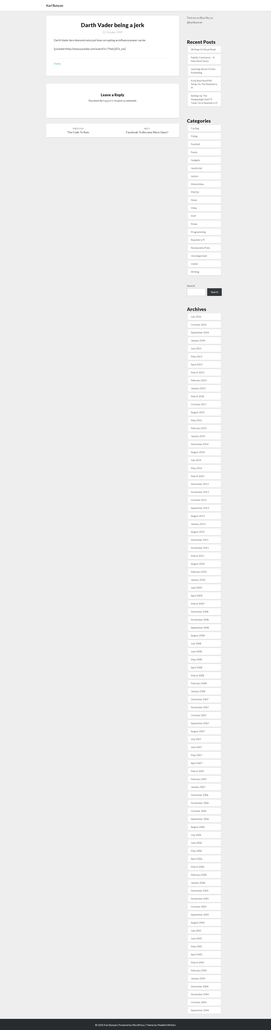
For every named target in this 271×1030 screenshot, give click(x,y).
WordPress (138, 1024)
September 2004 (200, 1010)
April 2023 (196, 364)
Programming (198, 231)
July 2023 (196, 348)
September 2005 (200, 914)
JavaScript (196, 168)
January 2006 (198, 882)
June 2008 (196, 651)
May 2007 (196, 755)
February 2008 (199, 683)
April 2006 (196, 858)
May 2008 (196, 659)
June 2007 (196, 747)
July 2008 (196, 643)
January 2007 (198, 786)
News (194, 199)
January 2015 (198, 436)
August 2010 (198, 563)
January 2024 (198, 340)
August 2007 (198, 731)
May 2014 (196, 468)
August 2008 (198, 635)
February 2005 (199, 970)
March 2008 (197, 675)
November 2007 (200, 707)
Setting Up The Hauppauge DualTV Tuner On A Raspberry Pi (204, 99)
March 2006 (197, 866)
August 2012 (198, 531)
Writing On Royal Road (203, 49)
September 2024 (200, 332)
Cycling (195, 128)
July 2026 (196, 316)
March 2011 (197, 555)
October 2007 (198, 715)
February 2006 (199, 874)
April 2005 (196, 954)
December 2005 (199, 890)
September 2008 (200, 627)
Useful (194, 263)
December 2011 (199, 539)
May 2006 (196, 850)
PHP (193, 215)
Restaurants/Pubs (200, 247)
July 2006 (196, 834)
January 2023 (198, 388)
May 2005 (196, 946)
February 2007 (199, 779)
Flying (194, 136)
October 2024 (198, 324)
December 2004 (199, 986)
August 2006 (198, 826)
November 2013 (200, 491)
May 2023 (196, 356)
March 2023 (197, 372)
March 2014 (197, 476)
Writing (195, 271)
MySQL (195, 191)
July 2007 (196, 739)
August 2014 (198, 452)
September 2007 (200, 723)
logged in (108, 100)
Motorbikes (197, 184)
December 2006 (199, 794)
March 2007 (197, 771)
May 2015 (196, 420)
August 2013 (198, 515)
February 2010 (199, 571)
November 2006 (200, 802)
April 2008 (196, 667)
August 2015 (198, 412)
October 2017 (198, 404)
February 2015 (199, 428)
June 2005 (196, 938)
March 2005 (197, 962)
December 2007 (199, 699)
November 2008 (200, 619)
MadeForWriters (166, 1024)
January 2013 (198, 523)
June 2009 (196, 587)
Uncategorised (199, 255)
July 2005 (196, 930)
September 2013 (200, 507)
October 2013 (198, 499)
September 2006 (200, 818)
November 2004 (200, 994)
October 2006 (198, 810)
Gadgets (195, 160)
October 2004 (198, 1002)
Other (194, 207)
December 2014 (199, 444)
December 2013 (199, 483)
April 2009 (196, 595)
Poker (194, 223)
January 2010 (198, 579)
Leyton (194, 176)
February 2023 (199, 380)
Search (191, 285)
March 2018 (197, 396)
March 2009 (197, 603)
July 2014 (196, 460)
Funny (57, 63)
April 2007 (196, 763)
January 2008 (198, 691)
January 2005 (198, 978)
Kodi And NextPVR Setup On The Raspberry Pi (204, 84)
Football (195, 144)
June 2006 (196, 842)
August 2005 (198, 922)
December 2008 (199, 611)
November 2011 (200, 547)
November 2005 (200, 898)
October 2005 (198, 906)
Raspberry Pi (198, 239)
